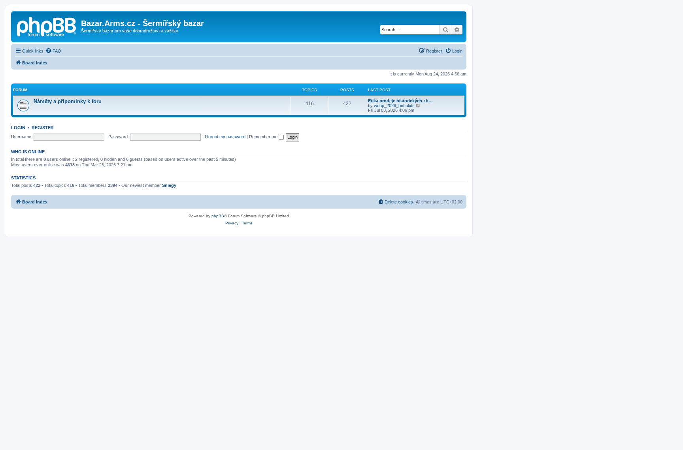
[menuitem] (53, 51)
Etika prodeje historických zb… (400, 100)
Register (43, 127)
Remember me (264, 136)
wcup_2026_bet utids (394, 105)
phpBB (217, 216)
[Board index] (47, 25)
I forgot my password (225, 136)
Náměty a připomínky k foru (68, 101)
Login (18, 127)
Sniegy (169, 185)
